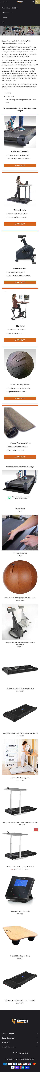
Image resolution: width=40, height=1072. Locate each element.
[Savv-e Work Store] (20, 2)
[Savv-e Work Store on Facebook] (13, 1053)
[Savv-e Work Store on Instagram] (16, 1053)
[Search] (33, 2)
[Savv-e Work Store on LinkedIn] (20, 1053)
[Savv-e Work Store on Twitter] (23, 1053)
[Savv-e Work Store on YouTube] (26, 1053)
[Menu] (1, 2)
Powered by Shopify (28, 1059)
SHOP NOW (20, 165)
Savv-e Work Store (16, 1059)
